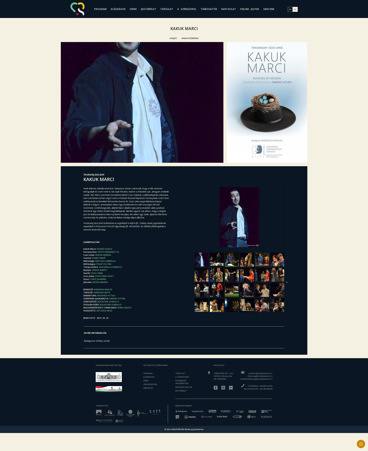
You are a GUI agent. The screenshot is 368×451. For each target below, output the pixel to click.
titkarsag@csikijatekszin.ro (260, 376)
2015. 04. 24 (102, 318)
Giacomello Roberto (110, 267)
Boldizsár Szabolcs (108, 301)
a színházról (187, 9)
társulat (166, 9)
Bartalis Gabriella (105, 261)
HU (290, 9)
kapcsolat (228, 9)
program (100, 9)
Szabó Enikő (98, 258)
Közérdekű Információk (181, 382)
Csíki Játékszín (177, 429)
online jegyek (249, 9)
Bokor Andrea (103, 255)
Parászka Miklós (103, 289)
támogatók (209, 9)
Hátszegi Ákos (104, 310)
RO (295, 9)
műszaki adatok (183, 387)
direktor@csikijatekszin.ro (260, 373)
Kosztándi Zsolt (104, 276)
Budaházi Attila (106, 295)
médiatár (148, 388)
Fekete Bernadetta (108, 252)
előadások (118, 9)
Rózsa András (100, 282)
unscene (268, 9)
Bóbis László (124, 307)
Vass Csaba (97, 273)
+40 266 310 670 (265, 386)
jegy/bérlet (148, 9)
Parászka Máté (102, 292)
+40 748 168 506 (265, 389)
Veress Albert (99, 270)
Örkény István (117, 298)
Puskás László (104, 249)
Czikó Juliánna (98, 279)
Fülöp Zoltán (103, 264)
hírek (133, 9)
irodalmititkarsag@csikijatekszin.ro (256, 379)
